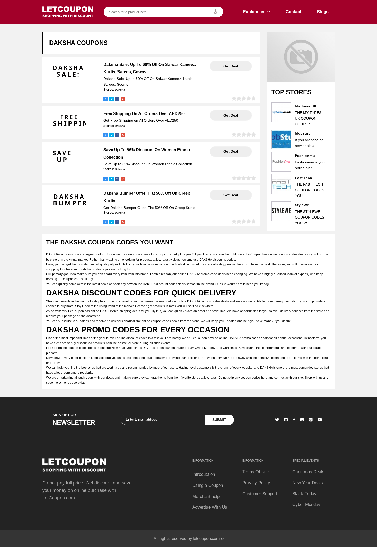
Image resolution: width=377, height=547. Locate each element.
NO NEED (231, 66)
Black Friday (304, 493)
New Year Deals (307, 482)
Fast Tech (303, 178)
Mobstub (303, 133)
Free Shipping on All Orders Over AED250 (144, 113)
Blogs (323, 11)
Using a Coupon (207, 485)
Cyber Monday (306, 504)
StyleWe (302, 205)
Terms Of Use (255, 471)
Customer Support (259, 493)
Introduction (203, 474)
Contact (293, 11)
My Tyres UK (306, 106)
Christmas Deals (308, 471)
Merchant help (206, 496)
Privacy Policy (256, 482)
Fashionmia (305, 155)
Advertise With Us (209, 507)
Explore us (255, 11)
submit (219, 420)
